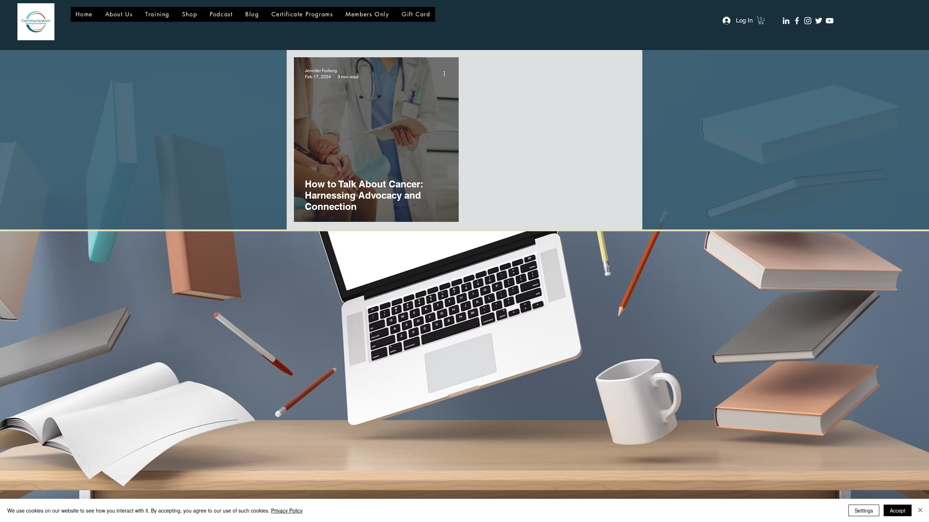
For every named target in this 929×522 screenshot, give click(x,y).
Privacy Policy (287, 510)
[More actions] (446, 73)
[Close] (920, 510)
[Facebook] (797, 20)
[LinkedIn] (786, 20)
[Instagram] (808, 20)
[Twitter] (818, 20)
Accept (897, 510)
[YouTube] (829, 20)
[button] (761, 20)
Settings (864, 510)
